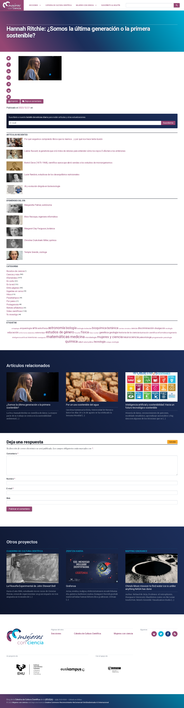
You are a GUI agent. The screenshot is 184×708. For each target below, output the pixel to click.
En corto (10, 281)
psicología (168, 337)
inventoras (32, 337)
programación (157, 337)
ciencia (134, 328)
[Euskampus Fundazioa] (73, 669)
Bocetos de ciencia (15, 271)
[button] (8, 58)
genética (104, 332)
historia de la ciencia (129, 332)
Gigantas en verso (14, 291)
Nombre (10, 479)
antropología (15, 328)
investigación (41, 337)
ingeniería (172, 333)
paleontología (145, 337)
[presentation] (92, 142)
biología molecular (84, 328)
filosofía (77, 333)
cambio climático (125, 328)
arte (34, 328)
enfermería (23, 333)
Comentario (12, 454)
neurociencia (131, 337)
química (71, 341)
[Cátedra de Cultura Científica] (30, 670)
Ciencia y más (12, 274)
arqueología (26, 328)
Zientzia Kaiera (74, 551)
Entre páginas (12, 288)
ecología (169, 328)
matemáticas (58, 336)
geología (113, 332)
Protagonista (12, 304)
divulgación (160, 328)
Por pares (11, 301)
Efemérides (11, 277)
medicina (77, 337)
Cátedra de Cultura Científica (87, 633)
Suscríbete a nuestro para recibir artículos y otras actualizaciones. (47, 117)
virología (108, 342)
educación (12, 332)
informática (163, 333)
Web (8, 498)
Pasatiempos (12, 298)
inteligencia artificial (19, 337)
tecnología (99, 341)
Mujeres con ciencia (123, 633)
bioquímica (99, 328)
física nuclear (94, 333)
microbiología (90, 337)
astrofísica (43, 328)
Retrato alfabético (14, 308)
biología (71, 328)
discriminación (146, 328)
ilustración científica (148, 333)
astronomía (56, 328)
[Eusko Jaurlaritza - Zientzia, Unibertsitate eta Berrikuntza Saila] (114, 669)
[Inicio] (12, 5)
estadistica (31, 333)
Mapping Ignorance (136, 551)
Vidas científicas (14, 311)
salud (80, 342)
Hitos (9, 294)
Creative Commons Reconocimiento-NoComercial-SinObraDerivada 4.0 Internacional (77, 702)
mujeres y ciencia (110, 337)
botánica (112, 328)
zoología (115, 342)
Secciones (56, 633)
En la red (10, 284)
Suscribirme (168, 123)
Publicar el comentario (19, 509)
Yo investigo (12, 314)
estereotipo (40, 333)
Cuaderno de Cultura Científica (24, 551)
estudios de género (60, 332)
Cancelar (172, 442)
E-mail (10, 488)
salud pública (88, 342)
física (85, 332)
